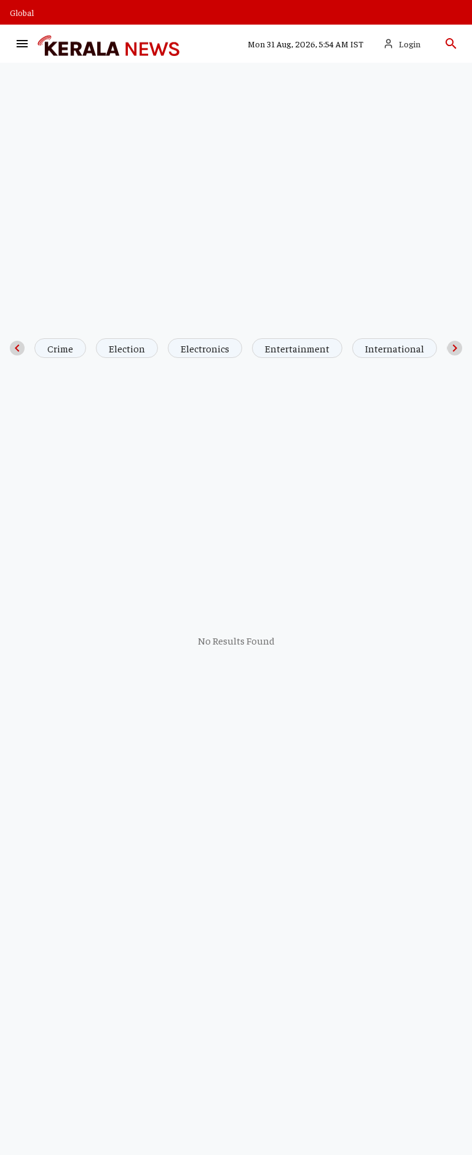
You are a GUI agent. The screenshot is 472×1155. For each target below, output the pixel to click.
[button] (22, 43)
